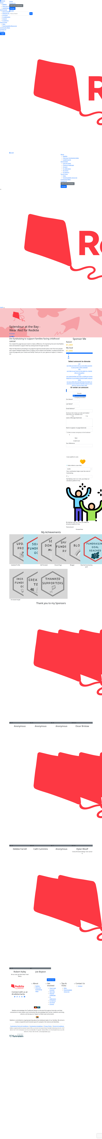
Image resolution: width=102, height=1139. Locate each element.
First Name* (69, 399)
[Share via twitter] (11, 336)
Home (11, 1)
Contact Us (3, 29)
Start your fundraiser (16, 5)
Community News (5, 28)
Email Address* (70, 408)
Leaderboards (67, 160)
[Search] (31, 13)
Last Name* (69, 404)
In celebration (6, 17)
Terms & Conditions (58, 1026)
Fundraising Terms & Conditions (19, 1026)
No (87, 416)
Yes (73, 416)
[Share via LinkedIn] (13, 336)
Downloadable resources (70, 178)
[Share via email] (12, 336)
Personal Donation (79, 396)
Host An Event (67, 163)
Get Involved (64, 161)
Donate (2, 31)
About (62, 154)
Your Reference (70, 443)
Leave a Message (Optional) (74, 418)
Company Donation (79, 397)
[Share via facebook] (9, 336)
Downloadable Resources (9, 26)
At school (65, 170)
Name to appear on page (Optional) (76, 428)
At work (4, 19)
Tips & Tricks (3, 22)
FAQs (3, 24)
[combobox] (79, 469)
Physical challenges (68, 165)
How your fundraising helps (71, 158)
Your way (52, 992)
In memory (5, 20)
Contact (80, 986)
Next (76, 438)
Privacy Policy (48, 1026)
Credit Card (76, 441)
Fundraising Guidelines (36, 1026)
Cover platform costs (72, 457)
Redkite (65, 156)
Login (2, 33)
